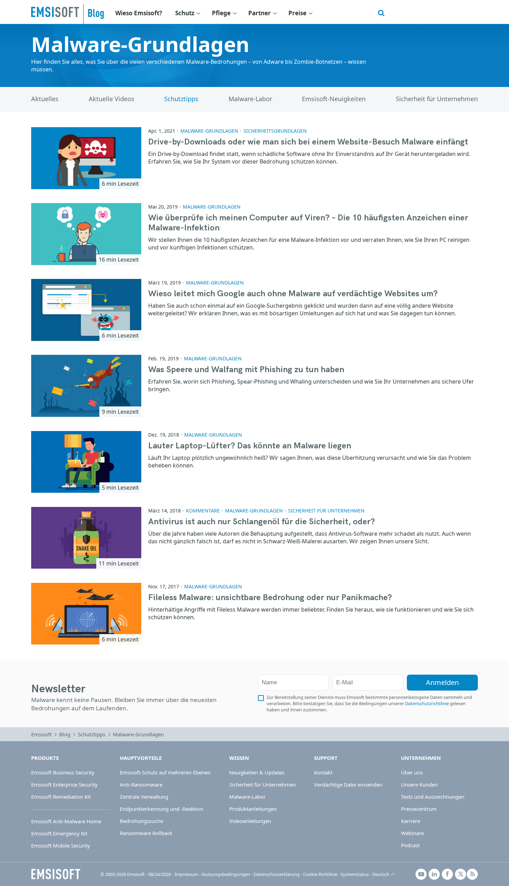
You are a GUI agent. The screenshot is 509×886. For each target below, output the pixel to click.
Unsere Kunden (419, 784)
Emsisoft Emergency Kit (59, 833)
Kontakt (323, 772)
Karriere (410, 820)
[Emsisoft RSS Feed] (472, 874)
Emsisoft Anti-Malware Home (66, 821)
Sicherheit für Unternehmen (437, 99)
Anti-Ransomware (141, 784)
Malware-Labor (250, 99)
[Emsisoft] (55, 874)
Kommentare (203, 510)
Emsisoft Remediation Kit (61, 796)
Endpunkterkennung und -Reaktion (161, 808)
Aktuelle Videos (111, 99)
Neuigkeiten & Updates (256, 772)
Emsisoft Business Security (63, 772)
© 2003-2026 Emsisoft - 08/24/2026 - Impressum (149, 874)
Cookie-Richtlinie (320, 874)
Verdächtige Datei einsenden (348, 784)
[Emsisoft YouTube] (421, 874)
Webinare (412, 833)
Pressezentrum (419, 808)
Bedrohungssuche (141, 820)
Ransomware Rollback (146, 833)
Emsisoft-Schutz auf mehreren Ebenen (165, 772)
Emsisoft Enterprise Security (64, 784)
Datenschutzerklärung (276, 874)
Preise (297, 13)
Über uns (412, 772)
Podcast (410, 845)
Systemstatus (355, 874)
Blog (64, 734)
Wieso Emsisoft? (138, 13)
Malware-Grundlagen (209, 131)
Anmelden (442, 682)
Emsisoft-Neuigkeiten (334, 99)
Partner (259, 13)
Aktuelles (45, 99)
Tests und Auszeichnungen (432, 796)
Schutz (184, 13)
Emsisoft (55, 12)
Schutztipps (181, 99)
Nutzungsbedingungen (226, 874)
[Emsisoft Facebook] (447, 874)
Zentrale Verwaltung (144, 796)
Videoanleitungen (250, 820)
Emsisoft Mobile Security (60, 845)
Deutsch (380, 874)
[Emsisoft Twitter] (460, 874)
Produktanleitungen (253, 808)
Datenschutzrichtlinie (427, 703)
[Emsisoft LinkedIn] (434, 874)
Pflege (221, 13)
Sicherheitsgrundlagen (275, 131)
